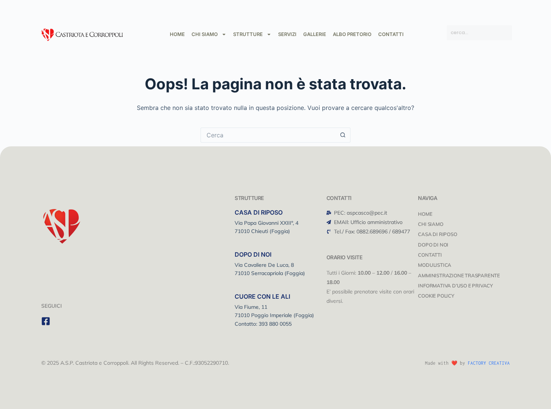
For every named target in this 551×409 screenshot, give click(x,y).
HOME (177, 34)
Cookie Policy (436, 296)
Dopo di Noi (433, 245)
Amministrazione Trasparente (459, 275)
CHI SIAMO (205, 34)
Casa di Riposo (437, 234)
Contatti (430, 255)
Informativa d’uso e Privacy (455, 286)
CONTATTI (391, 34)
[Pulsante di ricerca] (342, 135)
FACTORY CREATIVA (489, 363)
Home (425, 214)
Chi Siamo (430, 224)
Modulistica (434, 265)
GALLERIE (314, 34)
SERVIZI (287, 34)
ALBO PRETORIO (352, 34)
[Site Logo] (82, 34)
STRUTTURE (248, 34)
